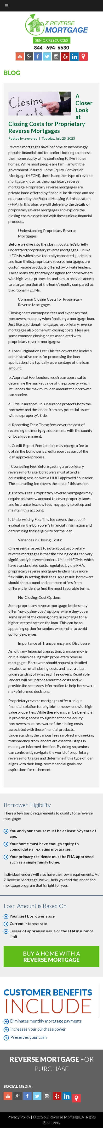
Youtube (8, 1096)
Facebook (27, 1096)
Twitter (37, 1096)
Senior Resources (51, 40)
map (76, 1098)
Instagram (47, 1096)
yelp (57, 1096)
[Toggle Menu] (6, 5)
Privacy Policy (19, 1117)
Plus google (17, 1096)
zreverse (30, 138)
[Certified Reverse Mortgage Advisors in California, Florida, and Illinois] (51, 25)
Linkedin (67, 1096)
